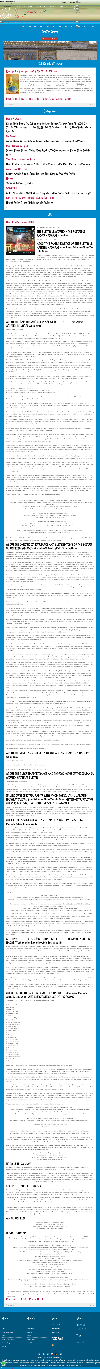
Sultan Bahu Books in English (56, 99)
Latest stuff (11, 188)
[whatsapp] (4, 1364)
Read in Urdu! (36, 1299)
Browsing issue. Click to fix (50, 38)
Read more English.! (16, 1299)
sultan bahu (55, 1332)
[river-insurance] (7, 1368)
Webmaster (30, 1328)
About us (29, 1332)
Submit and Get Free (16, 169)
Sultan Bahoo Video (8, 1339)
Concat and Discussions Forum (21, 159)
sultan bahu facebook (58, 1325)
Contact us (30, 1335)
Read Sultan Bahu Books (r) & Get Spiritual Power (31, 71)
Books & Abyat (13, 119)
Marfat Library (26, 198)
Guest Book (30, 1325)
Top (93, 104)
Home (3, 1328)
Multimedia (11, 136)
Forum (4, 1346)
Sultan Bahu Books (7, 1332)
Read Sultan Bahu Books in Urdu (22, 99)
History (9, 178)
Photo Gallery (6, 1343)
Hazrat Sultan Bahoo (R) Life (20, 222)
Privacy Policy (31, 1339)
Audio (3, 1335)
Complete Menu (31, 1343)
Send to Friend (81, 1329)
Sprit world (11, 198)
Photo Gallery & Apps (17, 146)
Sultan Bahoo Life (45, 198)
